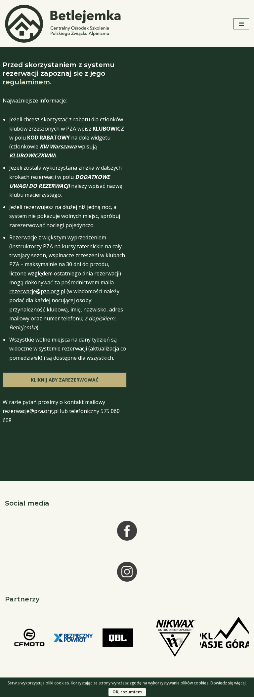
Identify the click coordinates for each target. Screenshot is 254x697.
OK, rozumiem (127, 692)
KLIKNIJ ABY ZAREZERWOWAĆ (65, 380)
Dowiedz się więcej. (228, 683)
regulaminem (26, 82)
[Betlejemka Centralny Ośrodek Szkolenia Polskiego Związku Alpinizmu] (64, 24)
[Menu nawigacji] (241, 23)
